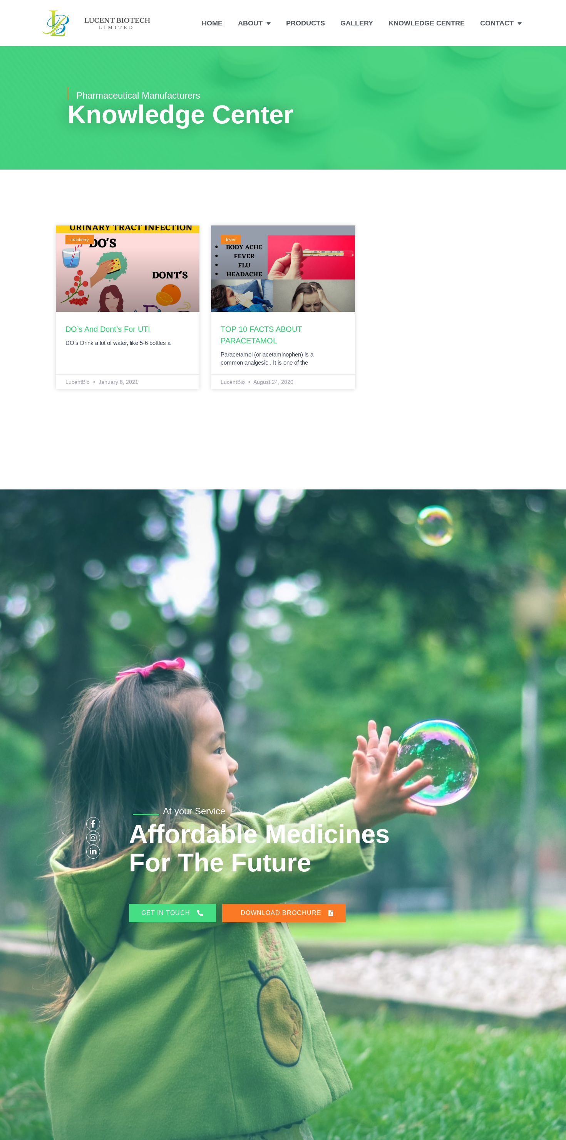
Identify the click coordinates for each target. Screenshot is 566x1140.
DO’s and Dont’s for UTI (107, 329)
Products (305, 23)
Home (212, 23)
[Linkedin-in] (93, 852)
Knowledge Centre (426, 23)
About (250, 23)
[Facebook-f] (93, 824)
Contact (497, 23)
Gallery (356, 23)
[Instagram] (93, 838)
